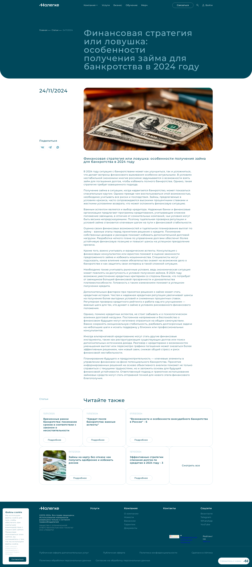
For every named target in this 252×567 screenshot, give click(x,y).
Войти (209, 5)
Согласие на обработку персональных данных (123, 560)
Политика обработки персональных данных (65, 560)
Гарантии (129, 524)
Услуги (106, 5)
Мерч (144, 5)
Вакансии (130, 521)
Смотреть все (191, 465)
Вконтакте (207, 513)
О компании (131, 513)
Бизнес (117, 5)
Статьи (55, 30)
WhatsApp (207, 521)
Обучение (132, 5)
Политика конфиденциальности (158, 552)
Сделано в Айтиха (202, 552)
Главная (43, 30)
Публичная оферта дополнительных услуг (64, 552)
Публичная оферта (114, 552)
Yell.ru (206, 541)
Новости (129, 517)
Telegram (206, 517)
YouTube (205, 524)
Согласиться (17, 559)
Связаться (183, 5)
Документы (130, 528)
